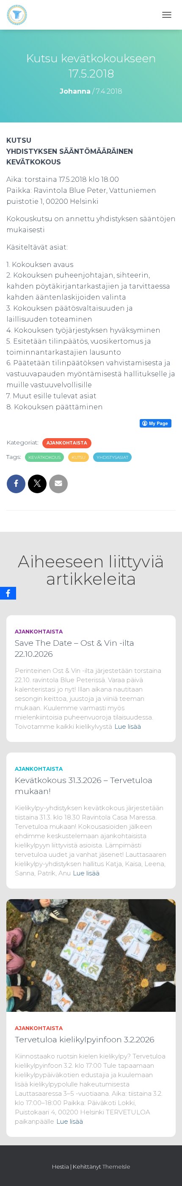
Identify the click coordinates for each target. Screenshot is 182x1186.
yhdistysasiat (112, 457)
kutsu (78, 457)
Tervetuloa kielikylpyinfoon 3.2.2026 (84, 1039)
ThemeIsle (116, 1166)
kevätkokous (44, 457)
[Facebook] (8, 593)
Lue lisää (127, 726)
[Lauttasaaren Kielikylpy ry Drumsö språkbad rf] (20, 14)
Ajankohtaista (67, 443)
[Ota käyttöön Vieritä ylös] (165, 1169)
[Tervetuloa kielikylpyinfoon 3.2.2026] (91, 955)
